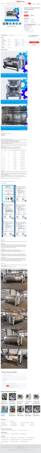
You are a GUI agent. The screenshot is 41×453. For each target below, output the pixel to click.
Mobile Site (19, 446)
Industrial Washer (19, 5)
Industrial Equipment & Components (7, 5)
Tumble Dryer (32, 422)
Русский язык (17, 447)
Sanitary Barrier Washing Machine (24, 422)
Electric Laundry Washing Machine (14, 441)
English (6, 447)
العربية (29, 447)
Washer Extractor (3, 422)
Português (12, 447)
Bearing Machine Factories (4, 437)
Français (15, 447)
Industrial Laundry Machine (4, 441)
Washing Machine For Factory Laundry (15, 439)
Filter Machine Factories (13, 437)
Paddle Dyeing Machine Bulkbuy (24, 441)
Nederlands (26, 447)
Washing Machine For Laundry (5, 439)
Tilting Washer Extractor (14, 422)
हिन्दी (35, 447)
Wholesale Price (24, 445)
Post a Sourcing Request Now (10, 387)
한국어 (31, 447)
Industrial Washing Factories (20, 437)
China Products (7, 445)
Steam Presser (32, 425)
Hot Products (3, 445)
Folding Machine (22, 425)
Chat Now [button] (32, 15)
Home (1, 5)
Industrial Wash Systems (23, 433)
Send (7, 385)
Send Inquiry (26, 15)
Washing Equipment (14, 5)
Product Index (36, 445)
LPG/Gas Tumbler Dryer (14, 425)
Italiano (21, 447)
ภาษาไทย (38, 447)
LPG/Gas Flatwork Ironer (4, 425)
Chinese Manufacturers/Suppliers (13, 445)
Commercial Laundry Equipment (14, 433)
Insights (22, 446)
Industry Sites (28, 445)
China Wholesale (20, 445)
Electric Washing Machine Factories (30, 437)
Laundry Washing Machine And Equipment (27, 439)
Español (9, 447)
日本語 (34, 447)
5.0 (31, 36)
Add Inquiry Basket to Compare (12, 26)
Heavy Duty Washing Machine (5, 433)
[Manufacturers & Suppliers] (20, 1)
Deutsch (24, 447)
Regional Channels (32, 445)
